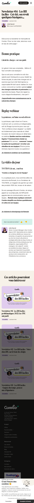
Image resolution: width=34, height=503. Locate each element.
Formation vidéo (8, 454)
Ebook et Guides (8, 447)
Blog (5, 449)
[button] (31, 3)
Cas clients (7, 444)
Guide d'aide (7, 456)
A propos (6, 464)
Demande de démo (9, 469)
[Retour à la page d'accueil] (6, 3)
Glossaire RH (7, 452)
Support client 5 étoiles (10, 434)
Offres (6, 427)
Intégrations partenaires (10, 437)
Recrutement (7, 466)
